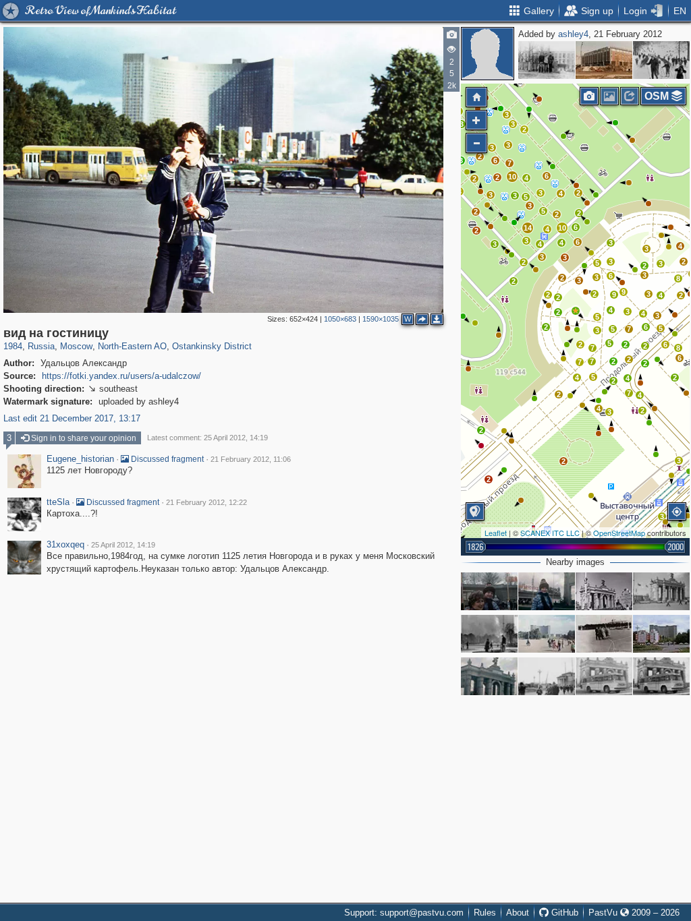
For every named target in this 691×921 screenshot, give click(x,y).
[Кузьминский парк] (661, 60)
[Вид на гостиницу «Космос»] (661, 634)
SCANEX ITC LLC (550, 532)
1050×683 (340, 319)
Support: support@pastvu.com (404, 913)
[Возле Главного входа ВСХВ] (604, 634)
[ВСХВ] (661, 591)
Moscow (76, 346)
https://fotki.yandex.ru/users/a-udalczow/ (121, 376)
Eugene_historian (80, 459)
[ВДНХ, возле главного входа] (546, 676)
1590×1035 (380, 319)
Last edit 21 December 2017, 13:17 (71, 418)
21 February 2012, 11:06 (251, 459)
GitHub (563, 913)
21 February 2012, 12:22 (206, 502)
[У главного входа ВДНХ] (489, 634)
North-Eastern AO (132, 346)
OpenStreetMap (619, 532)
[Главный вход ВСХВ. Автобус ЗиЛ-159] (604, 676)
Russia (41, 346)
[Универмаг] (604, 60)
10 (512, 177)
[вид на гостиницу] (576, 311)
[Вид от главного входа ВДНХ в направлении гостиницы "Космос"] (546, 634)
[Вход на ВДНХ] (604, 591)
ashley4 (573, 34)
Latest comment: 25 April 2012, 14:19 (207, 438)
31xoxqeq (65, 544)
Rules (485, 913)
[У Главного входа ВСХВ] (661, 676)
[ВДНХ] (489, 591)
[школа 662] (546, 60)
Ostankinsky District (212, 346)
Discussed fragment (166, 459)
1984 (12, 346)
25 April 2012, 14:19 (123, 545)
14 (528, 228)
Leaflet (496, 532)
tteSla (58, 502)
